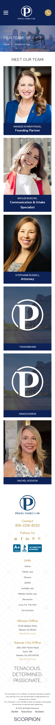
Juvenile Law (27, 588)
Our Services (27, 610)
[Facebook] (21, 538)
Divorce (27, 577)
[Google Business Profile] (15, 538)
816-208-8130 (27, 525)
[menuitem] (14, 711)
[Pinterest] (39, 538)
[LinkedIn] (27, 538)
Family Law (27, 571)
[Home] (26, 12)
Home (28, 566)
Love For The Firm (27, 604)
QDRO (27, 582)
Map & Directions (27, 633)
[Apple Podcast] (33, 538)
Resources (27, 599)
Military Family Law (27, 593)
